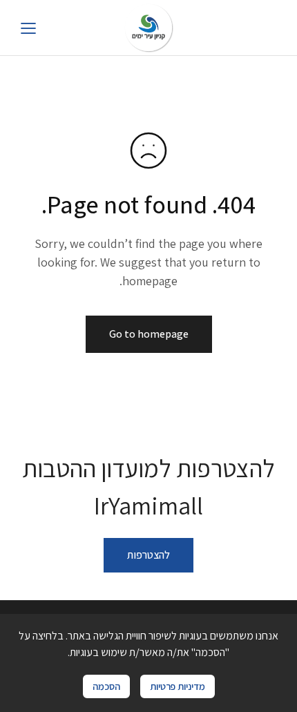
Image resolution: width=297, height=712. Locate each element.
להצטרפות (148, 555)
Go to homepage (149, 334)
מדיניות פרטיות (177, 686)
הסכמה (106, 686)
